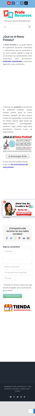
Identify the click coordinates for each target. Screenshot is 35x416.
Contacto (17, 391)
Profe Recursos (21, 386)
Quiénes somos (25, 389)
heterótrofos (17, 61)
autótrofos (7, 61)
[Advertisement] (17, 84)
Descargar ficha (18, 156)
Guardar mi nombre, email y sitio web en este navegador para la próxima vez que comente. (17, 288)
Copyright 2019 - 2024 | (10, 386)
